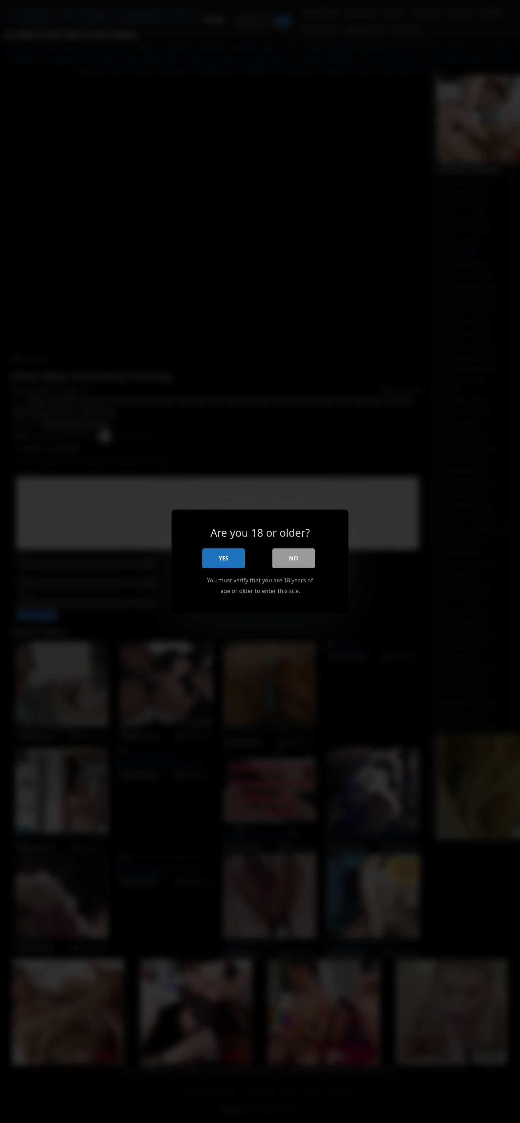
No (293, 558)
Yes (224, 558)
